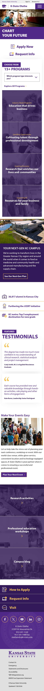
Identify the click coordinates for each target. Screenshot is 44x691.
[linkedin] (30, 619)
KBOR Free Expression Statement (20, 678)
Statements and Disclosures (18, 669)
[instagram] (39, 619)
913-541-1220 (22, 632)
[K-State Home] (4, 6)
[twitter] (13, 619)
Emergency (13, 666)
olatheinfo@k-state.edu (22, 637)
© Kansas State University (17, 683)
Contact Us (12, 662)
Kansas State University (9, 2)
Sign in (27, 2)
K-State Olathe (18, 6)
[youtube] (22, 619)
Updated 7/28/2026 (15, 686)
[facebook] (5, 619)
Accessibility (13, 672)
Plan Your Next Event (13, 474)
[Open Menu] (39, 6)
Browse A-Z (35, 2)
